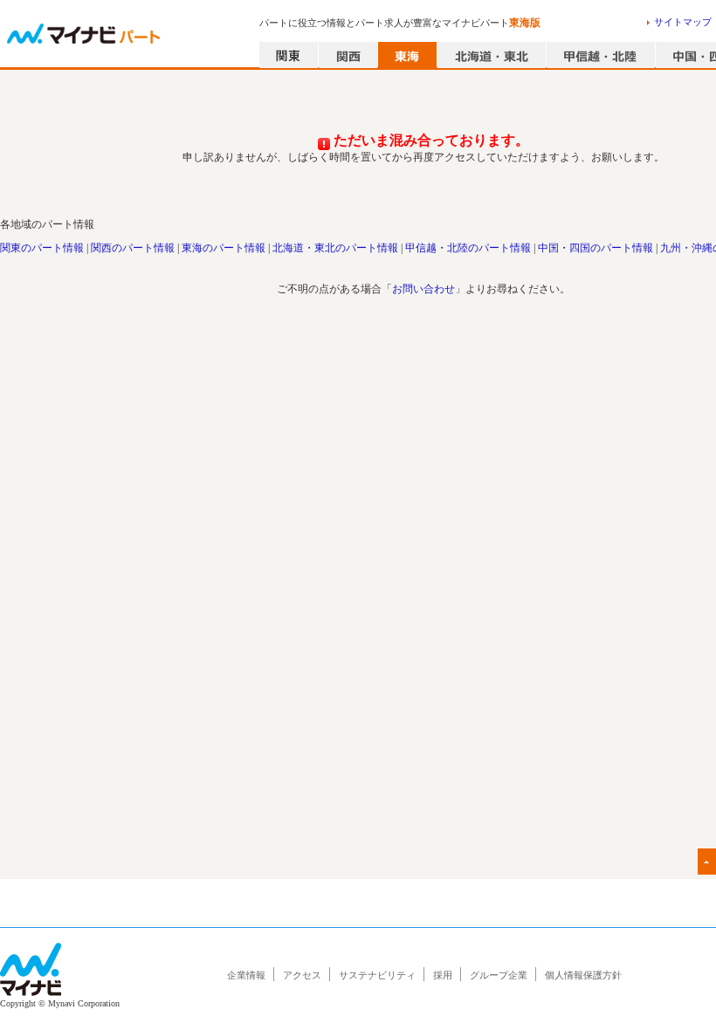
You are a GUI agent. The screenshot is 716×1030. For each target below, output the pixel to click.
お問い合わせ (423, 289)
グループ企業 (498, 975)
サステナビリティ (377, 975)
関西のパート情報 (133, 248)
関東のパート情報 (42, 248)
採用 (442, 975)
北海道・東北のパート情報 (335, 248)
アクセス (302, 975)
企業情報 (246, 975)
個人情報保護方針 (583, 975)
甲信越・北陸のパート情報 (468, 248)
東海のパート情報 (223, 248)
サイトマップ (683, 22)
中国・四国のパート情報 (595, 248)
